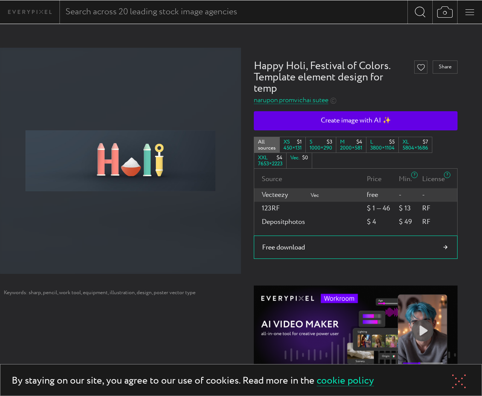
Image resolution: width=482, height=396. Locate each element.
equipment (95, 292)
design (144, 292)
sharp (35, 292)
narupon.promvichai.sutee (291, 100)
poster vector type (174, 292)
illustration (122, 292)
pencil (50, 292)
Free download (283, 247)
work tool (70, 292)
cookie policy (345, 381)
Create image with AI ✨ (356, 120)
